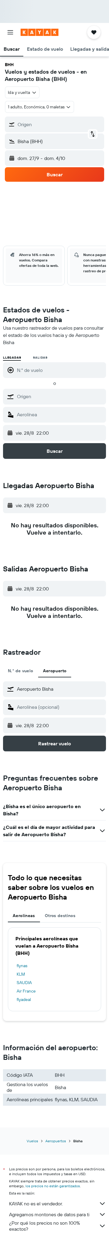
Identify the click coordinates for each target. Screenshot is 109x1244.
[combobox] (60, 396)
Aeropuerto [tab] (55, 670)
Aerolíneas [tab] (24, 915)
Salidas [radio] (40, 358)
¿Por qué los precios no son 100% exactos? (44, 1226)
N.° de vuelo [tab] (20, 670)
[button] (10, 32)
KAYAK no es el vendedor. (36, 1204)
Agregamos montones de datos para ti (49, 1214)
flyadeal (24, 999)
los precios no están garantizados (52, 1186)
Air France (26, 991)
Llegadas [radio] (12, 358)
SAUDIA (24, 982)
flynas (22, 965)
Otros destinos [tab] (60, 915)
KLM (21, 974)
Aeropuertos (55, 1141)
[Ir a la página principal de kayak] (39, 32)
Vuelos (32, 1141)
